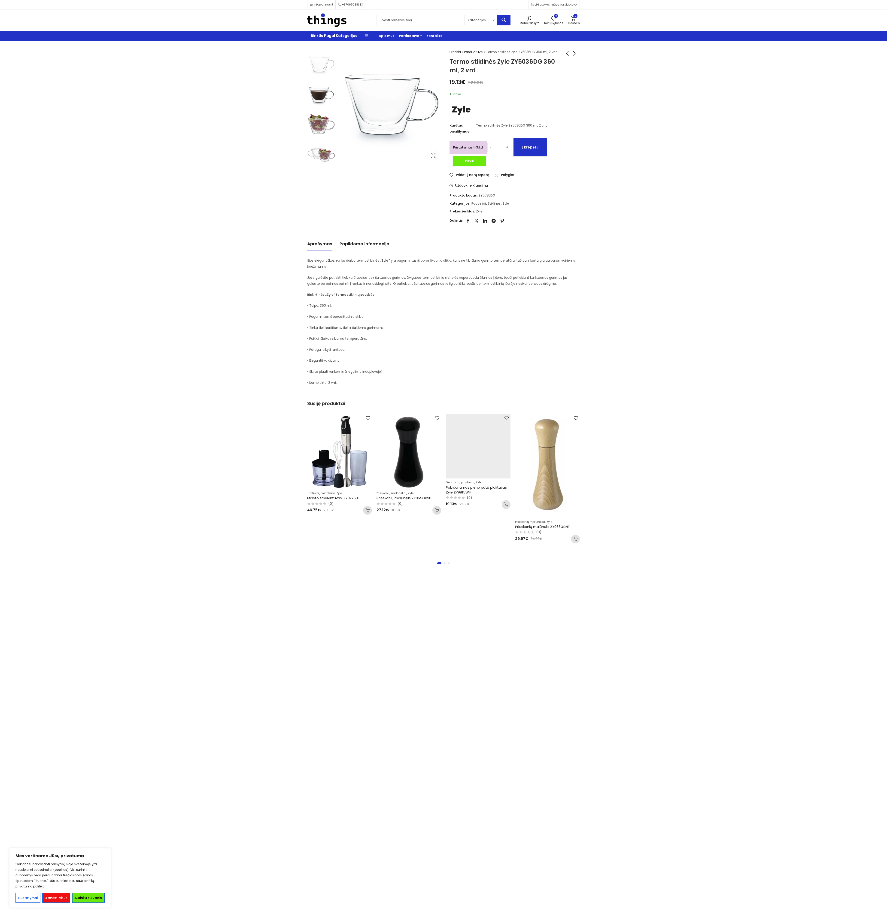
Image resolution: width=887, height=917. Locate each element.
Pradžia (455, 52)
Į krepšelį (530, 147)
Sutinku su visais (88, 898)
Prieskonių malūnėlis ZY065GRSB (334, 498)
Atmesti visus (56, 898)
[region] (60, 878)
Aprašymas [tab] (319, 244)
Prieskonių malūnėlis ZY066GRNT (473, 526)
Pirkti (469, 161)
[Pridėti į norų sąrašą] (368, 418)
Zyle (461, 109)
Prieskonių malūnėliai (322, 493)
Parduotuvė (473, 52)
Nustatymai (28, 898)
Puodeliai (478, 203)
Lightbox (433, 155)
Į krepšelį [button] (367, 510)
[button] (439, 563)
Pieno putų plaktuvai (391, 482)
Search (503, 20)
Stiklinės (494, 203)
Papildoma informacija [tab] (364, 244)
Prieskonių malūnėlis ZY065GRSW (543, 498)
